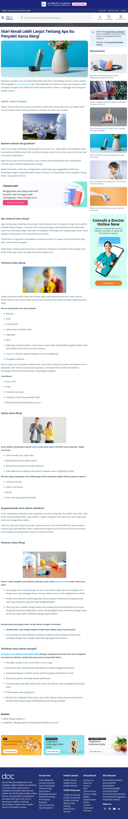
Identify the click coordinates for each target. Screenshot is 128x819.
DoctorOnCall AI (110, 791)
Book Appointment (48, 794)
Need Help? (109, 19)
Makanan (10, 353)
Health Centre (70, 780)
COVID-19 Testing (72, 795)
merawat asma (62, 581)
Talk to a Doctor (121, 19)
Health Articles (70, 785)
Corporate (102, 10)
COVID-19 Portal (71, 800)
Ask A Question (46, 807)
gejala (35, 447)
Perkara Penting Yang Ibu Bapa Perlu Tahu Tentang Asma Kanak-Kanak (108, 182)
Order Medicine (46, 780)
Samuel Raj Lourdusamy (114, 32)
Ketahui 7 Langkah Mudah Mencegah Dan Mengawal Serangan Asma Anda (108, 103)
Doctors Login (90, 794)
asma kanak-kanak (23, 84)
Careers (87, 805)
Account (99, 19)
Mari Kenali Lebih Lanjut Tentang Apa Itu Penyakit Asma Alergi (107, 156)
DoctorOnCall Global (112, 780)
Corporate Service (111, 799)
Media (86, 796)
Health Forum (70, 783)
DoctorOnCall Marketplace (109, 784)
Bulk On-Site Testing (69, 804)
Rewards (43, 802)
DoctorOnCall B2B (111, 788)
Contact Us (88, 780)
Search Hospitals (47, 785)
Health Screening (47, 796)
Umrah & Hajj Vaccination (45, 790)
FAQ (85, 788)
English (123, 10)
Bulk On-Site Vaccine (69, 810)
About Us (87, 783)
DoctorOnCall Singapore (114, 796)
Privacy (86, 785)
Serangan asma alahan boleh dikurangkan (20, 654)
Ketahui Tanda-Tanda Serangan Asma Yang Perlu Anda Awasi (107, 209)
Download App (79, 4)
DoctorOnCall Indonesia (114, 794)
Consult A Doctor (47, 783)
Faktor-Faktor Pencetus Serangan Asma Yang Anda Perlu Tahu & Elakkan (107, 129)
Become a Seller (113, 10)
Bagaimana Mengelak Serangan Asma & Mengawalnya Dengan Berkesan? (104, 76)
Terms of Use (89, 791)
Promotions (44, 799)
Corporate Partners (88, 809)
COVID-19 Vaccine (72, 797)
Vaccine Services (46, 805)
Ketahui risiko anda (15, 202)
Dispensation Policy (89, 801)
